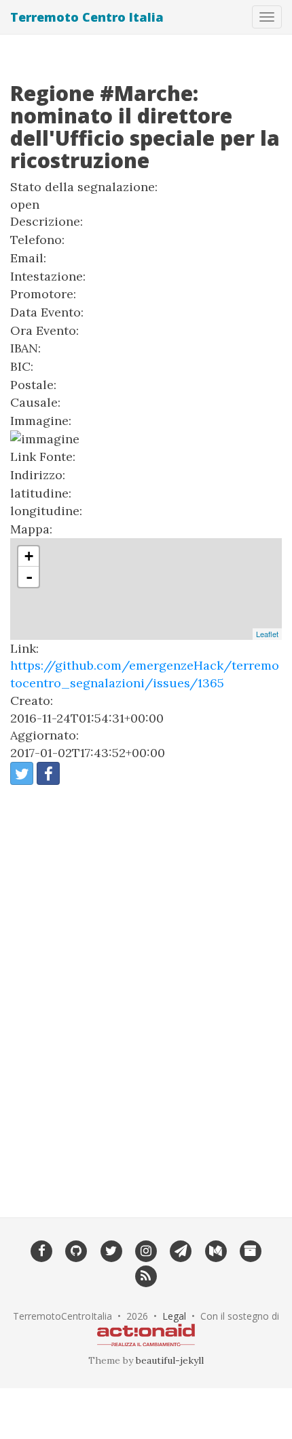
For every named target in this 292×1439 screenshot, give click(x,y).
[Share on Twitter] (21, 773)
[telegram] (181, 1250)
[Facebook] (41, 1250)
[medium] (215, 1250)
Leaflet (267, 633)
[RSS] (145, 1275)
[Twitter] (111, 1250)
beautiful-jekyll (170, 1360)
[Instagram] (145, 1250)
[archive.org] (250, 1250)
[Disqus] (146, 991)
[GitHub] (76, 1250)
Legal (174, 1316)
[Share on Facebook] (48, 773)
